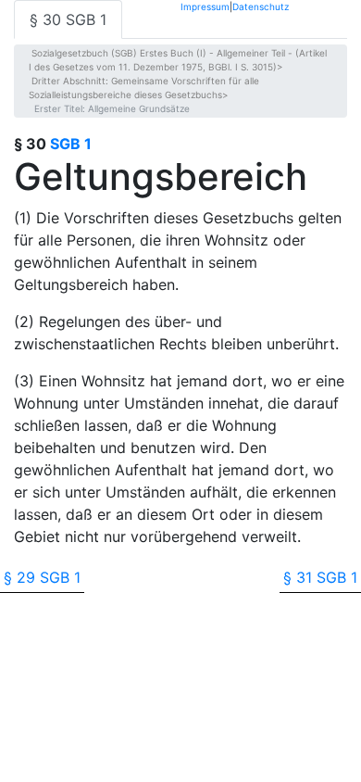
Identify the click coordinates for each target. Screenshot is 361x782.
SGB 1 (71, 143)
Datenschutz (260, 6)
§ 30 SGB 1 (68, 19)
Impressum (205, 6)
